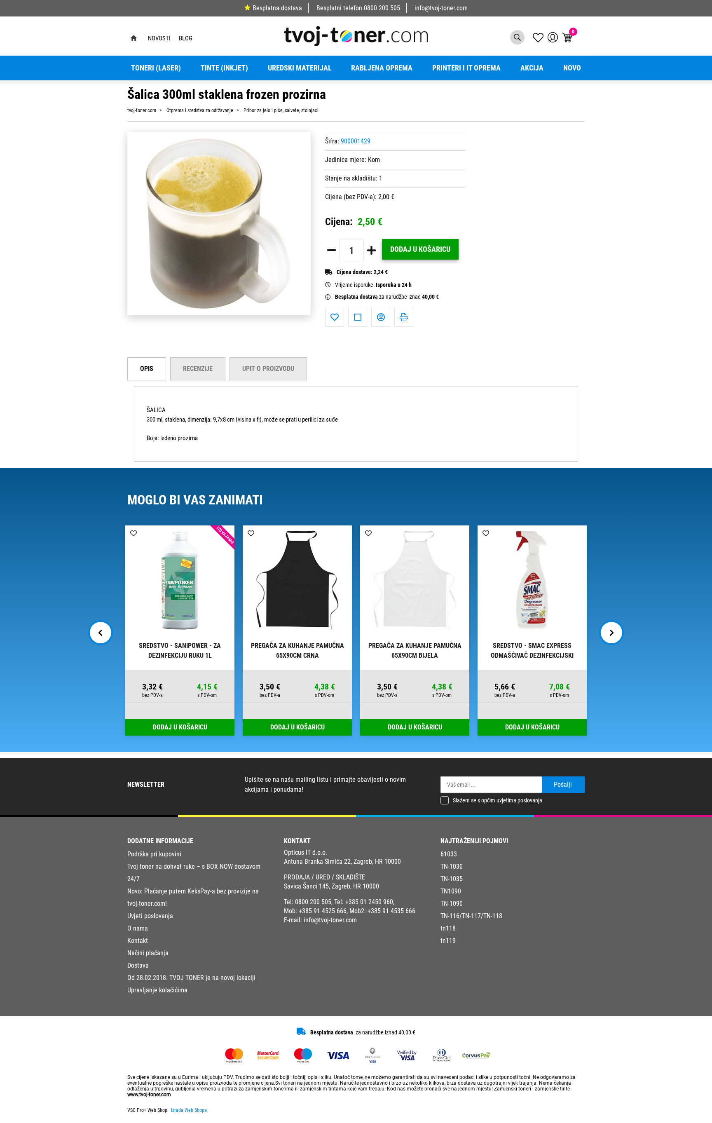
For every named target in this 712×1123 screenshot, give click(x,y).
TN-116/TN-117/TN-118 (471, 916)
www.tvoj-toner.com (149, 1094)
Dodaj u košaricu (420, 249)
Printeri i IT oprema (466, 68)
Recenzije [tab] (198, 369)
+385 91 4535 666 (391, 911)
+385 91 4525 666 (323, 911)
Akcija (531, 68)
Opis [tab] (146, 369)
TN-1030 (451, 866)
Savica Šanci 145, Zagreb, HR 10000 (331, 886)
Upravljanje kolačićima (157, 990)
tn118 (448, 928)
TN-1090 (451, 903)
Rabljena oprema (381, 68)
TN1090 (450, 891)
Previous (100, 632)
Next (611, 632)
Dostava (138, 965)
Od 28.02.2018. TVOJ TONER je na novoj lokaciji (191, 978)
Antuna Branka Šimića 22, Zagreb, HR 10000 (342, 861)
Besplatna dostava (277, 8)
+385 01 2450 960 (369, 902)
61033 (448, 854)
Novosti (159, 38)
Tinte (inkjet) (224, 68)
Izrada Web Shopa (189, 1110)
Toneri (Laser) (156, 68)
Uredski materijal (300, 68)
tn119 (448, 941)
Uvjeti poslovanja (150, 916)
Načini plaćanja (148, 953)
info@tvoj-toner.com (441, 8)
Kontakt (137, 941)
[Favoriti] (334, 317)
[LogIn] (553, 37)
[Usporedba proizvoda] (357, 317)
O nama (137, 928)
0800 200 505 (382, 8)
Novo (572, 68)
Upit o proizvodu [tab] (268, 369)
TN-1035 (451, 879)
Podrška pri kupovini (154, 854)
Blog (185, 38)
